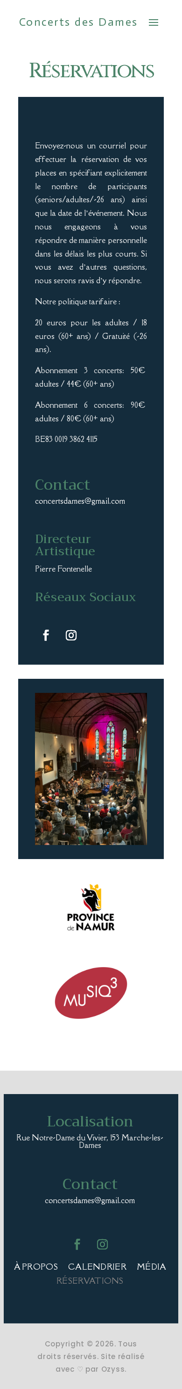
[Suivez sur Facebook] (45, 635)
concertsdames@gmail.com (80, 501)
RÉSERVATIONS (90, 1282)
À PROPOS (36, 1268)
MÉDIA (152, 1268)
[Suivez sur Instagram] (71, 635)
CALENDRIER (97, 1268)
